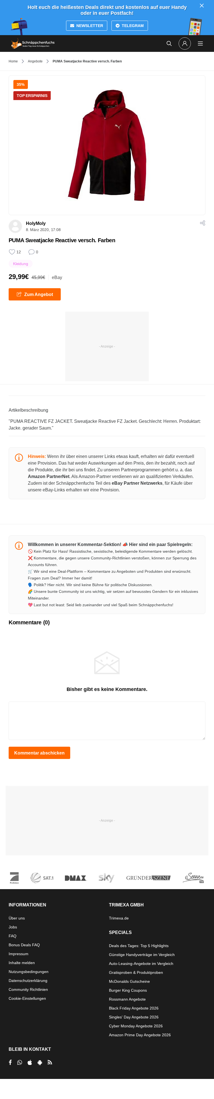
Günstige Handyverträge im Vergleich (142, 954)
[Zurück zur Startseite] (33, 43)
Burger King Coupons (128, 990)
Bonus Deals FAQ (24, 945)
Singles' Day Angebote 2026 (134, 1017)
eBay (57, 277)
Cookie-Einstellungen (27, 998)
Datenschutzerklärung (28, 980)
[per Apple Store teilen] (30, 1062)
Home (13, 61)
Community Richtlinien (28, 989)
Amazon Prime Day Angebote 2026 (140, 1035)
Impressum (18, 954)
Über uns (17, 918)
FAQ (12, 936)
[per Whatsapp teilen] (19, 1062)
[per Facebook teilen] (10, 1062)
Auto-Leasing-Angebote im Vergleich (141, 963)
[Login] (185, 43)
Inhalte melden (22, 962)
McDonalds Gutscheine (129, 981)
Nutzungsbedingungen (28, 971)
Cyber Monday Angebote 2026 (136, 1026)
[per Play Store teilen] (40, 1062)
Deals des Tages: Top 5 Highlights (139, 945)
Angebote (35, 61)
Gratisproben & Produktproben (136, 972)
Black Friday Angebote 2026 (134, 1008)
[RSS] (50, 1062)
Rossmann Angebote (127, 999)
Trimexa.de (119, 918)
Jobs (13, 927)
